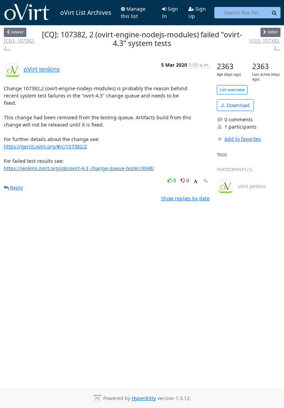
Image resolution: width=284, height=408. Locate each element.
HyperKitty (144, 398)
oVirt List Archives (85, 12)
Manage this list (133, 12)
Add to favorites (242, 139)
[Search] (274, 13)
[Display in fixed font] (195, 181)
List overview (232, 90)
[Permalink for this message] (206, 181)
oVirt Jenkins (42, 69)
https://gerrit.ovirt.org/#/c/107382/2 (45, 146)
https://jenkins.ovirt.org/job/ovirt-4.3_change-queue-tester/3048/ (79, 168)
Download (237, 105)
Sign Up (197, 12)
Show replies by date (185, 198)
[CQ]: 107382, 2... (19, 44)
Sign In (170, 12)
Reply (16, 187)
